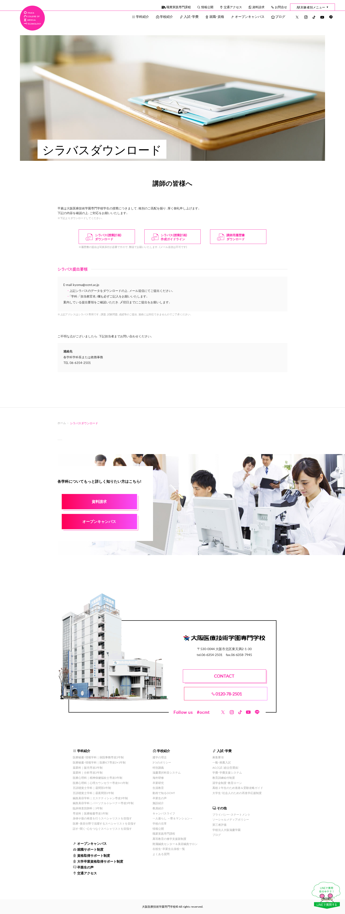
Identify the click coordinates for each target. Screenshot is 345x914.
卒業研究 (158, 783)
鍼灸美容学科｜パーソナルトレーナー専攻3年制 (103, 803)
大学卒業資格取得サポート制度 (100, 861)
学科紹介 (142, 16)
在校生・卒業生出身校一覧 (169, 849)
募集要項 (218, 757)
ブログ (280, 16)
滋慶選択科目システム (167, 772)
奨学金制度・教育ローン (227, 783)
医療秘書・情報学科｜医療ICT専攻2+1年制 (99, 762)
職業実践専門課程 (178, 7)
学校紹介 (166, 16)
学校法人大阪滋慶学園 (226, 830)
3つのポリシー (162, 762)
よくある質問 (161, 854)
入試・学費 (191, 16)
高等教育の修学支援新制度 (169, 839)
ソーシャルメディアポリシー (230, 819)
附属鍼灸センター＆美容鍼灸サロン (175, 844)
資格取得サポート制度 (93, 855)
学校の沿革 (160, 823)
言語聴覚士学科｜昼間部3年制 (92, 788)
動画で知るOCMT (164, 793)
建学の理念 (160, 757)
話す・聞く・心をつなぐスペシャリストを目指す (102, 828)
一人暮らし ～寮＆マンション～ (173, 818)
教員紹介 (158, 808)
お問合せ (281, 7)
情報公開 (207, 7)
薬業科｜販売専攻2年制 (88, 767)
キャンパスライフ (164, 813)
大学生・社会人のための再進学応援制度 (237, 793)
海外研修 (158, 777)
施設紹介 (158, 803)
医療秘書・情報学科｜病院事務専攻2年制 (98, 757)
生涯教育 (158, 788)
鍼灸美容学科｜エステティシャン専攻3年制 (100, 798)
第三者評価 (219, 824)
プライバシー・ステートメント (231, 814)
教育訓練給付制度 (223, 777)
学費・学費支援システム (227, 772)
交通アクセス (233, 7)
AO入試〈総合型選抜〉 (226, 767)
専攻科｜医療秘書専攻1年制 (90, 813)
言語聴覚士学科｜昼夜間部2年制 (93, 793)
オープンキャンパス (249, 16)
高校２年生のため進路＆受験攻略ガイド (237, 788)
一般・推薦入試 (221, 762)
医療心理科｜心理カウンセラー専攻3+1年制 (100, 783)
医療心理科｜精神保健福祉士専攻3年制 (97, 777)
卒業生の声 (85, 867)
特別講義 (158, 767)
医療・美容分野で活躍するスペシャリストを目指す (104, 823)
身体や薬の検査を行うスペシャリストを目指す (102, 818)
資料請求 (258, 7)
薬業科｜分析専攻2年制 (88, 772)
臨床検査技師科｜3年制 (88, 808)
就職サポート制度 (90, 849)
